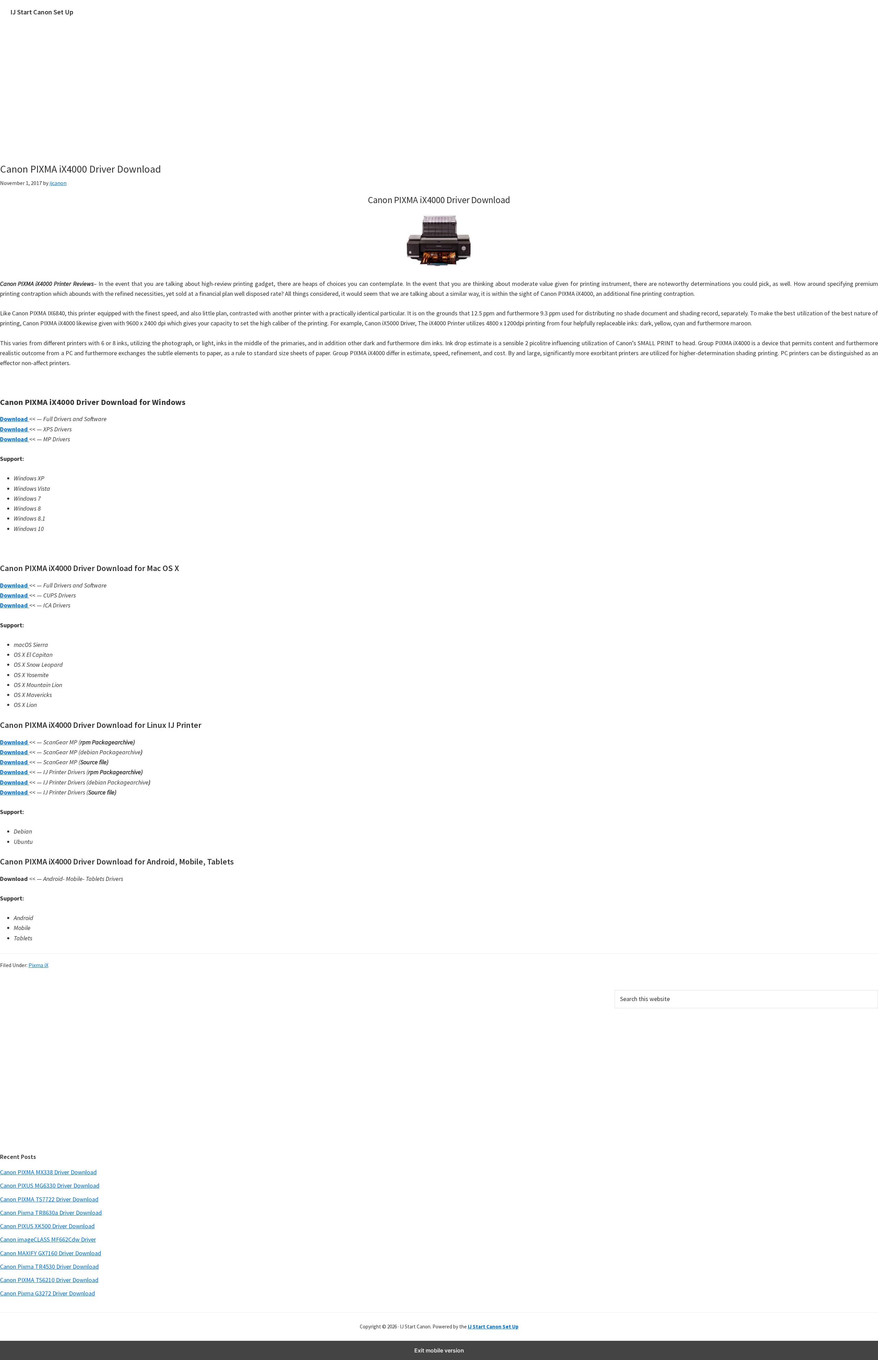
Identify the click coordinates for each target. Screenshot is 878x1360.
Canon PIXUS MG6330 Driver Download (49, 1185)
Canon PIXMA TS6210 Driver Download (49, 1280)
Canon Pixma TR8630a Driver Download (51, 1213)
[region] (374, 102)
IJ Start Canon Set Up (41, 12)
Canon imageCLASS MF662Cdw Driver (48, 1239)
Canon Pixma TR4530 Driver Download (49, 1266)
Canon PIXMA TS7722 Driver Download (49, 1199)
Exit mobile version (439, 1350)
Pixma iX (38, 965)
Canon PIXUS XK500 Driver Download (47, 1226)
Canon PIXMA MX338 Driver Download (48, 1172)
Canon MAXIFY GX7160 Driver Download (50, 1253)
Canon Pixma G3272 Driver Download (47, 1293)
